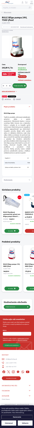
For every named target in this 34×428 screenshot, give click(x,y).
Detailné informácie (8, 91)
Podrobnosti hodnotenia (26, 27)
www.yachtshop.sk (10, 404)
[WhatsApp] (22, 371)
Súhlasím (25, 423)
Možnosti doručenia (24, 80)
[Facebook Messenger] (17, 371)
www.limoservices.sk (23, 404)
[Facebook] (3, 371)
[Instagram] (13, 371)
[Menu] (31, 2)
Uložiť (5, 96)
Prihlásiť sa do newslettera (11, 345)
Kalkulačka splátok (11, 74)
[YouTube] (28, 371)
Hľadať (29, 7)
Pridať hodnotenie (10, 307)
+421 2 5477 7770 (11, 363)
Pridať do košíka (18, 85)
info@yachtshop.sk (11, 359)
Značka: (5, 32)
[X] (8, 371)
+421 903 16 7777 (11, 366)
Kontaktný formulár (11, 378)
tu (23, 412)
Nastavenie (17, 417)
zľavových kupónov (22, 340)
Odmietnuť (9, 423)
